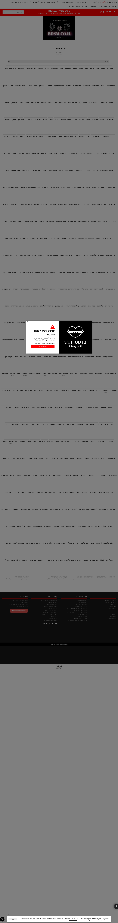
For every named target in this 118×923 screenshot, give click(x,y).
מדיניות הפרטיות (73, 920)
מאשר (12, 919)
